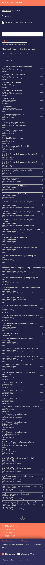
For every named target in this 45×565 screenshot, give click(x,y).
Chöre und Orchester (10, 54)
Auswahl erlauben (10, 560)
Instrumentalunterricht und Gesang (14, 44)
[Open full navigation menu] (41, 3)
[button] (22, 517)
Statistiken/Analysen (30, 554)
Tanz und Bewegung (27, 54)
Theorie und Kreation (10, 49)
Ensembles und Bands (27, 49)
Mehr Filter (9, 60)
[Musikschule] (13, 3)
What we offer (6, 10)
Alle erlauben (25, 560)
